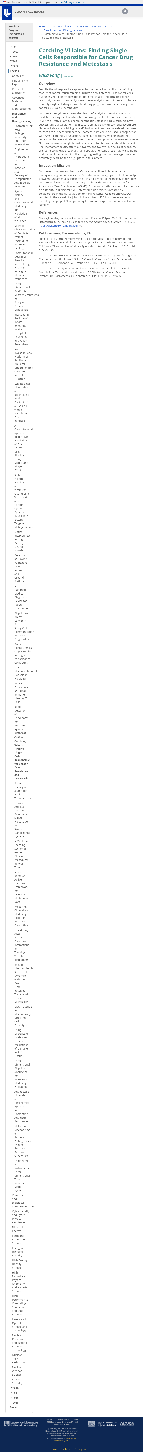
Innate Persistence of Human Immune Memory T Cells (21, 693)
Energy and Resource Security (19, 1251)
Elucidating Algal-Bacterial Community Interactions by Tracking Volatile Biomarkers (21, 944)
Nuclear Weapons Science (18, 1370)
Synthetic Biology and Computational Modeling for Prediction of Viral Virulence (22, 206)
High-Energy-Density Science (20, 1263)
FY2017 (14, 1393)
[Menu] (134, 11)
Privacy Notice (82, 1449)
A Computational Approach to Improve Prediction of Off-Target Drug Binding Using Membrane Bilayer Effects (22, 448)
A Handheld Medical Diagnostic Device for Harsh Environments (22, 597)
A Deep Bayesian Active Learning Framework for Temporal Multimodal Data (21, 887)
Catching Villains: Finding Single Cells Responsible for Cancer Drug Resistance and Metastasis (22, 760)
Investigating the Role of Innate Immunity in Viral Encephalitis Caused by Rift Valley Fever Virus (22, 329)
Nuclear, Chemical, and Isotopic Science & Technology (19, 1343)
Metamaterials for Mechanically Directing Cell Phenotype (22, 1016)
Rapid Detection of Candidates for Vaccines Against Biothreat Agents (21, 721)
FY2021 (14, 61)
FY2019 (14, 71)
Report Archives (62, 26)
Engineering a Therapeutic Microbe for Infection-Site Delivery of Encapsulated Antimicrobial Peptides (22, 167)
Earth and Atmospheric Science (20, 1239)
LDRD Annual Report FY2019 (94, 26)
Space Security (17, 1381)
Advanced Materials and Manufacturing (21, 103)
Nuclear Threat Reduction (18, 1358)
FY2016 (14, 1397)
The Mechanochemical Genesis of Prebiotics (22, 673)
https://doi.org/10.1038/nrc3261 (58, 225)
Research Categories (18, 91)
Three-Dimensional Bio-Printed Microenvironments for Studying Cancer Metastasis (22, 296)
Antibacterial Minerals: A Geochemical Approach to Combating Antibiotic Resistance (22, 1106)
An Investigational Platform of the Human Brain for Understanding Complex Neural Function (22, 364)
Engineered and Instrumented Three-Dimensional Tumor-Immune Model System (22, 1175)
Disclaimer (66, 1449)
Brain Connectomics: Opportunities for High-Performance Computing (22, 653)
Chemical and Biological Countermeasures (21, 1200)
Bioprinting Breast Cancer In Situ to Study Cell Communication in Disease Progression (22, 626)
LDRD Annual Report (29, 11)
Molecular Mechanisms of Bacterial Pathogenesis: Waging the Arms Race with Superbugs (22, 1141)
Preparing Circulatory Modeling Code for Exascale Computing (21, 916)
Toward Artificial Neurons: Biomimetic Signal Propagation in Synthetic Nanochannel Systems (22, 819)
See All (14, 1407)
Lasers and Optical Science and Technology (19, 1325)
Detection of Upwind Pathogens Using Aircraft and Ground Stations (20, 568)
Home (42, 26)
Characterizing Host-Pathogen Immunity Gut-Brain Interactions (22, 135)
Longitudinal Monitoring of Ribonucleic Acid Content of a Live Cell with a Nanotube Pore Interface (22, 402)
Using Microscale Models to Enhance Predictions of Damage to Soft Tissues (21, 1043)
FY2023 (14, 51)
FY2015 (14, 1402)
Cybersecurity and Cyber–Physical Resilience (20, 1216)
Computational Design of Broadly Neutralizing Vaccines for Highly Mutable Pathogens (22, 266)
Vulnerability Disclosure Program (64, 1439)
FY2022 (14, 56)
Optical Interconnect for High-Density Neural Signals (22, 541)
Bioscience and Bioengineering (21, 117)
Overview (18, 75)
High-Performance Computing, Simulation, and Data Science (20, 1305)
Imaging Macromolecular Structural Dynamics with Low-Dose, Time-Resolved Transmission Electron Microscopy (22, 983)
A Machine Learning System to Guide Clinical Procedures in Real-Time (21, 854)
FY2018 (14, 1388)
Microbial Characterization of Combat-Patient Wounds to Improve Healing (22, 237)
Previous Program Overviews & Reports (16, 32)
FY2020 (14, 66)
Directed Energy (17, 1229)
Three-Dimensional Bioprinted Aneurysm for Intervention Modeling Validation (22, 1074)
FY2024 (14, 46)
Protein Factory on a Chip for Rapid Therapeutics (22, 791)
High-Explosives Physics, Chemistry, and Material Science (20, 1282)
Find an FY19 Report (20, 82)
